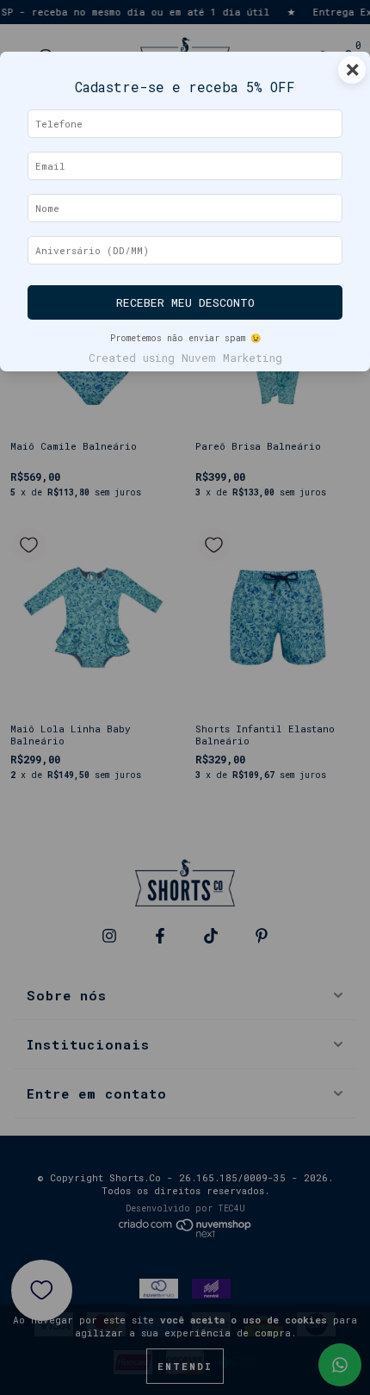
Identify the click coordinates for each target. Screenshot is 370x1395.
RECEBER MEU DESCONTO (185, 302)
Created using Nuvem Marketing (185, 357)
